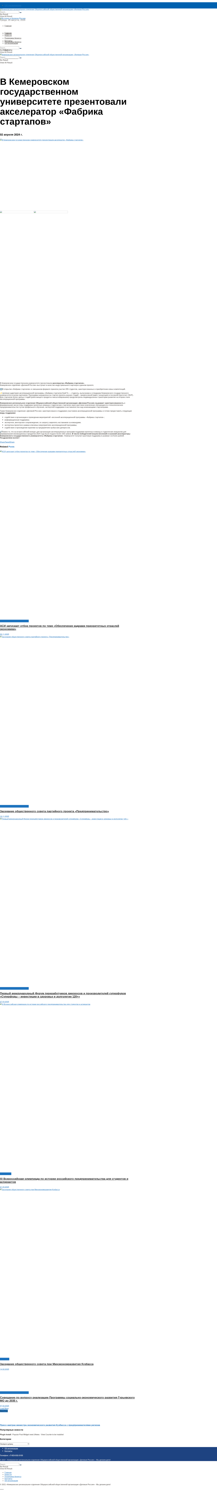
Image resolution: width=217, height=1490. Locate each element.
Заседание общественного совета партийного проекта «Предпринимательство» (54, 811)
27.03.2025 (4, 1001)
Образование (5, 1173)
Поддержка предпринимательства (14, 621)
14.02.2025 (4, 1369)
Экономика (4, 1359)
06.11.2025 (4, 634)
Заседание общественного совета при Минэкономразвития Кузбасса (46, 1364)
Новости (8, 35)
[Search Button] (20, 12)
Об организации (13, 5)
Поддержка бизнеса (13, 41)
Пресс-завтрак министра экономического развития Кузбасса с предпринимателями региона (50, 1424)
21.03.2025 (4, 1187)
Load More (4, 1408)
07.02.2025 (4, 1405)
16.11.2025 (4, 816)
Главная (8, 25)
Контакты (8, 49)
